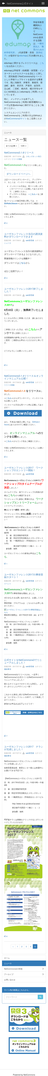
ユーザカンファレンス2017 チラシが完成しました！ (23, 748)
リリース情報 (17, 159)
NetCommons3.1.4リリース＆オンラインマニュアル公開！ (23, 377)
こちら (22, 262)
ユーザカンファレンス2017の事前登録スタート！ (23, 576)
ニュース (7, 243)
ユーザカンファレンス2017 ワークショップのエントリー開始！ (23, 469)
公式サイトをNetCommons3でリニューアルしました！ (23, 661)
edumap (23, 55)
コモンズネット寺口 (33, 156)
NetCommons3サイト (16, 118)
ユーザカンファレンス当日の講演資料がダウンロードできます (23, 235)
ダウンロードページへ (18, 173)
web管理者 (29, 240)
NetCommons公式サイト (20, 3)
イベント (7, 583)
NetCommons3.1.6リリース (19, 152)
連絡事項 (7, 669)
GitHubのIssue (10, 203)
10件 (23, 145)
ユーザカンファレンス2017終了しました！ (23, 290)
